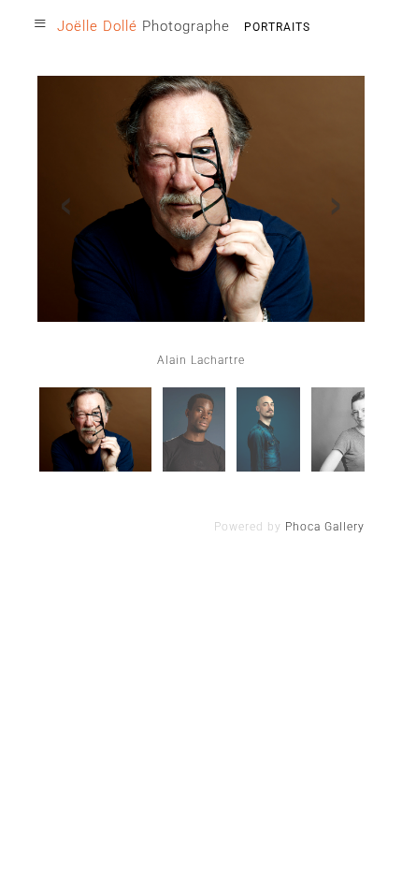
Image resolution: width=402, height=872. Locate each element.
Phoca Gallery (325, 526)
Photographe (143, 26)
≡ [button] (41, 23)
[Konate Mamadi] (194, 429)
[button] (360, 830)
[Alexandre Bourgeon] (268, 429)
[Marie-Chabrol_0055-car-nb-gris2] (353, 429)
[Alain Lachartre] (95, 429)
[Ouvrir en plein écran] (201, 199)
